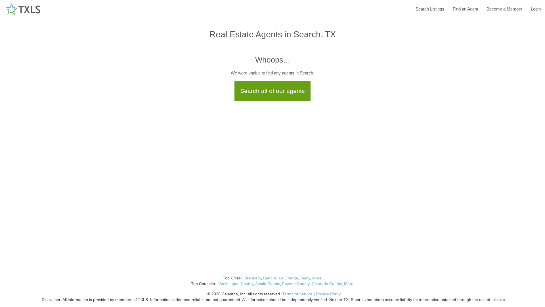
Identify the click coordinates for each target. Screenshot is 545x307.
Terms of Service (297, 294)
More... (318, 278)
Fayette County (295, 284)
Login (536, 9)
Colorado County (327, 284)
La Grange (288, 278)
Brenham (252, 278)
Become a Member (504, 9)
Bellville (269, 278)
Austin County (267, 284)
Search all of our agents (272, 91)
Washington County (236, 284)
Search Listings (430, 9)
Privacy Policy (328, 294)
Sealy (305, 278)
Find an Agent (465, 9)
